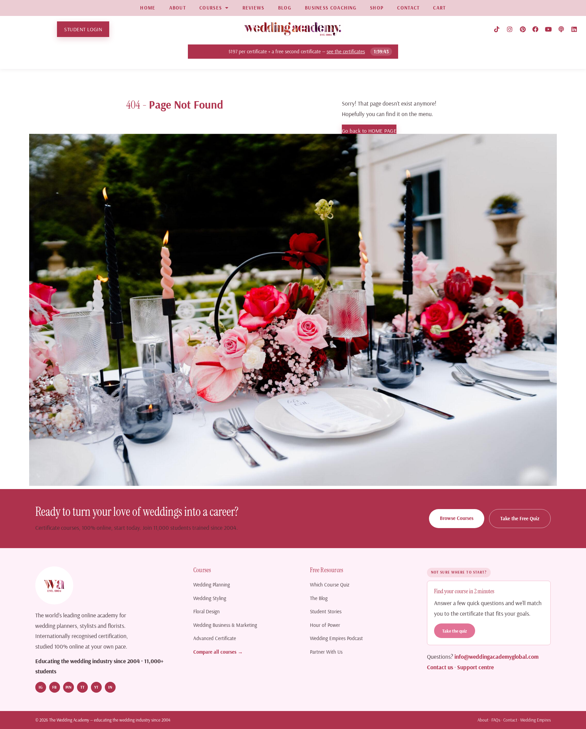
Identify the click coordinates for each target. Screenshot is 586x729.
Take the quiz (454, 631)
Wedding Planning (211, 584)
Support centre (475, 667)
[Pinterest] (523, 29)
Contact (510, 720)
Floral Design (206, 611)
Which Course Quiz (329, 584)
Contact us (440, 667)
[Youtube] (548, 29)
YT (96, 687)
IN (110, 687)
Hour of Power (325, 625)
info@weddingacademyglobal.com (496, 656)
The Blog (319, 598)
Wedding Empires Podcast (336, 638)
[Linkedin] (574, 29)
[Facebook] (535, 29)
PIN (68, 687)
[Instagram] (510, 29)
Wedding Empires (535, 720)
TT (82, 687)
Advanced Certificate (214, 638)
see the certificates (346, 51)
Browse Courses (456, 518)
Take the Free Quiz (520, 518)
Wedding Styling (209, 598)
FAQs (495, 720)
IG (41, 687)
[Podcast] (561, 29)
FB (54, 687)
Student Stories (325, 611)
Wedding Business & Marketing (225, 625)
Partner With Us (326, 652)
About (482, 720)
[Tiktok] (497, 29)
